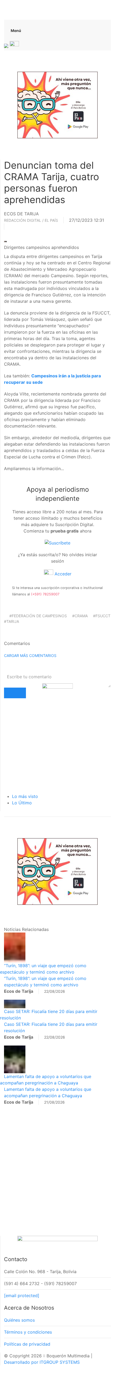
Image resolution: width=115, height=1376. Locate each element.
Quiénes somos (19, 1320)
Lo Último (22, 802)
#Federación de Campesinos (38, 616)
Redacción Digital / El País (31, 220)
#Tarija (11, 621)
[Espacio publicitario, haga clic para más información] (57, 104)
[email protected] (21, 1295)
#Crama (80, 616)
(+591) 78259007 (45, 594)
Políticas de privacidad (27, 1344)
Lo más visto (25, 796)
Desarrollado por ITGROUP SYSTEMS (42, 1362)
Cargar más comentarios (30, 655)
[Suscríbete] (57, 542)
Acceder (62, 573)
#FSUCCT (101, 616)
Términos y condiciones (28, 1332)
